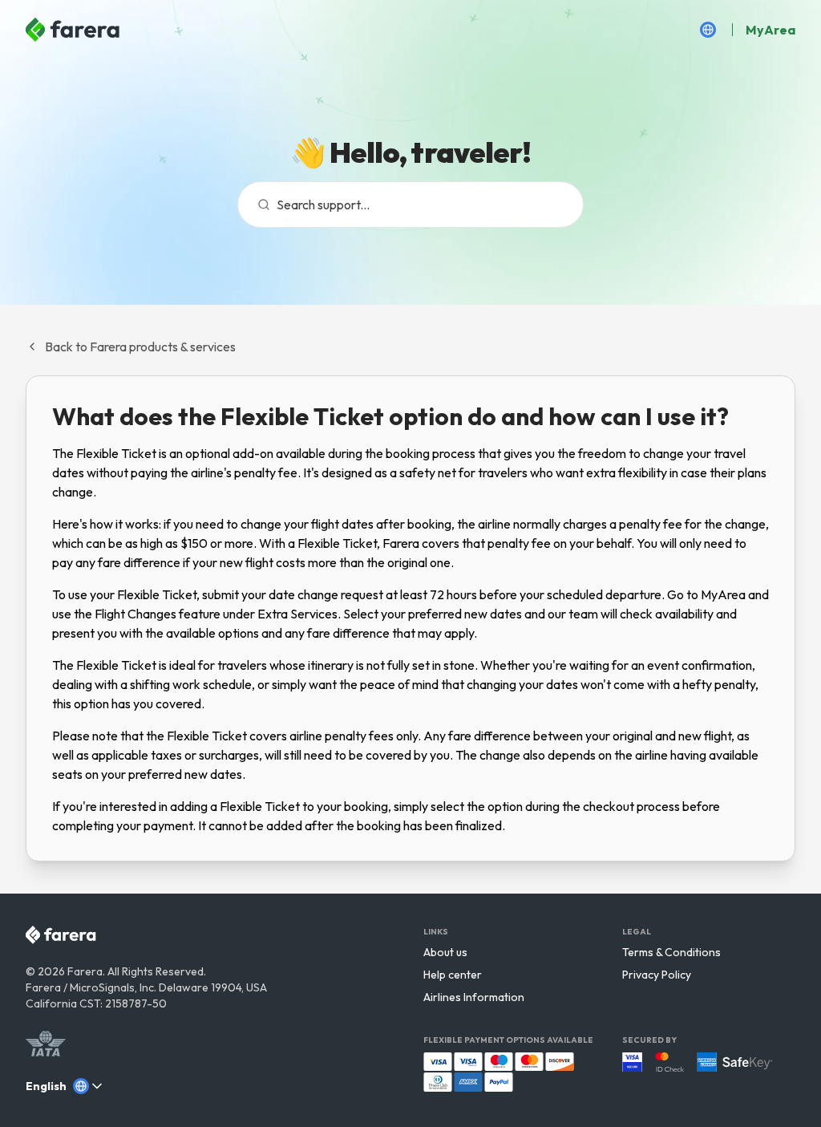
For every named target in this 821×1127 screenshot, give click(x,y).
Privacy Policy (656, 974)
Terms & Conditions (671, 952)
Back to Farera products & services (140, 347)
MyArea (770, 30)
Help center (452, 974)
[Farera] (74, 30)
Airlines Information (473, 997)
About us (445, 952)
